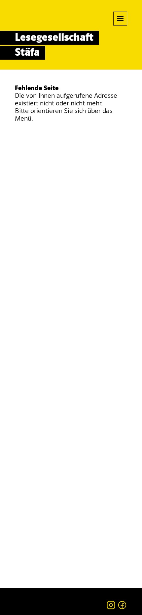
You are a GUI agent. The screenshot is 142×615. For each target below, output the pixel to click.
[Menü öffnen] (120, 19)
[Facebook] (122, 605)
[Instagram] (111, 605)
